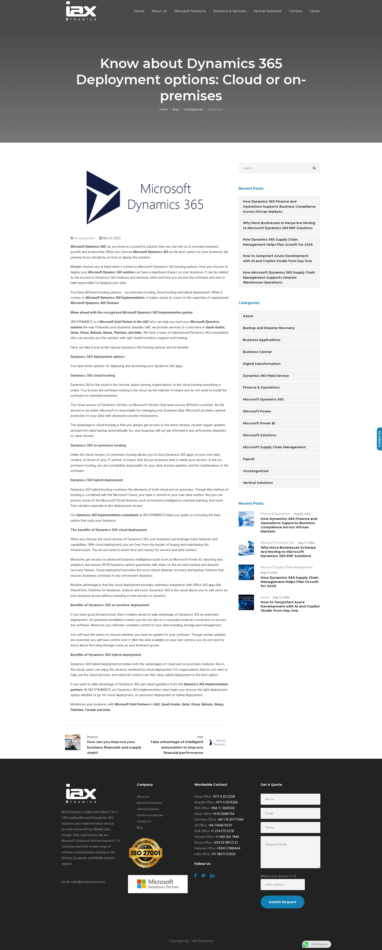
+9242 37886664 (228, 848)
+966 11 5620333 (222, 808)
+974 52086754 (223, 814)
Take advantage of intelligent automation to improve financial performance (176, 747)
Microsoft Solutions (190, 11)
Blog (176, 109)
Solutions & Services (229, 11)
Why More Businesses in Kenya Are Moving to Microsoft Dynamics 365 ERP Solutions (279, 225)
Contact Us (144, 821)
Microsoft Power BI (259, 423)
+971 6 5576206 (226, 802)
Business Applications (261, 340)
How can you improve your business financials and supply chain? (114, 747)
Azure (248, 316)
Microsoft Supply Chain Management (274, 447)
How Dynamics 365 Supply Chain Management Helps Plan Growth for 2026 (278, 242)
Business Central (257, 352)
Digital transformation (262, 364)
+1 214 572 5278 (222, 831)
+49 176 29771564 (230, 819)
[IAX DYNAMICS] (80, 11)
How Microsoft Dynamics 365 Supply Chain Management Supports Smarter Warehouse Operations (279, 277)
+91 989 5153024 (223, 854)
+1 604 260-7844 (227, 837)
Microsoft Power (257, 411)
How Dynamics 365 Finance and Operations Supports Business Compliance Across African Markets (279, 206)
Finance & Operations (261, 387)
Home (139, 11)
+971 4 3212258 (223, 796)
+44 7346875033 (220, 825)
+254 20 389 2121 (225, 842)
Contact (295, 11)
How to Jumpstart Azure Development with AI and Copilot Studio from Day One (277, 258)
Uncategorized (193, 109)
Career (314, 11)
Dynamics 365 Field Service (266, 376)
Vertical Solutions (268, 11)
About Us (159, 11)
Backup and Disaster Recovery (269, 328)
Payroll (248, 459)
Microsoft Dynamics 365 (263, 399)
